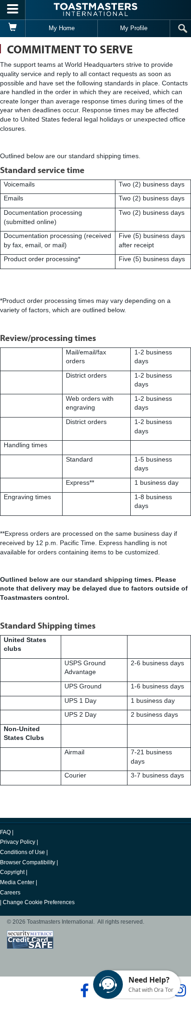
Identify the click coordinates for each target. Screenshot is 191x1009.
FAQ (5, 832)
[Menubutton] (12, 9)
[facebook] (83, 990)
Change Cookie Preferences (39, 902)
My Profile (133, 28)
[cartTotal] (12, 28)
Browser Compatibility (27, 862)
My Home (62, 28)
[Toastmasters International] (95, 9)
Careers (10, 892)
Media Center (17, 882)
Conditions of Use (22, 852)
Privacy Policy (17, 842)
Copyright (12, 872)
